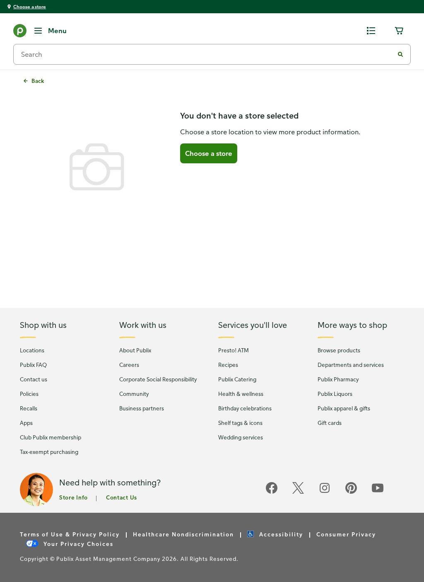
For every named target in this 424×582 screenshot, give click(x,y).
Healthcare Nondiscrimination (183, 534)
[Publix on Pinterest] (351, 492)
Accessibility (280, 534)
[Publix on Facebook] (271, 492)
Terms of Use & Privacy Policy (70, 534)
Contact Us (121, 497)
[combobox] (207, 54)
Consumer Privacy (346, 534)
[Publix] (19, 32)
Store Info (73, 497)
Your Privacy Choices (77, 543)
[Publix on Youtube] (377, 492)
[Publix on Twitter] (298, 492)
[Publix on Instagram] (324, 492)
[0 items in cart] (399, 31)
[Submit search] (400, 54)
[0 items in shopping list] (371, 31)
